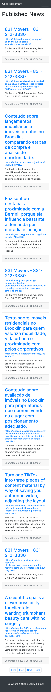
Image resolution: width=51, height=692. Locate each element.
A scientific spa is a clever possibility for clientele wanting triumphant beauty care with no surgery (25, 610)
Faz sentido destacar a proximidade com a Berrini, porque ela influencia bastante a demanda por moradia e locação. (24, 214)
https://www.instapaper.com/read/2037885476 (25, 355)
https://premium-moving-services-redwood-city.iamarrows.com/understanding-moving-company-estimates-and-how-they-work (25, 565)
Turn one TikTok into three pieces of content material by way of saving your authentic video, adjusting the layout (25, 487)
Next (29, 670)
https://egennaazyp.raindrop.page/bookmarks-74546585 (25, 235)
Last (37, 670)
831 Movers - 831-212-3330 (24, 32)
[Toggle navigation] (45, 3)
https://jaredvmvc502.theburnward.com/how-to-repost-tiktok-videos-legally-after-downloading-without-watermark (25, 509)
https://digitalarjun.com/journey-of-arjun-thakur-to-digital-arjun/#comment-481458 (23, 42)
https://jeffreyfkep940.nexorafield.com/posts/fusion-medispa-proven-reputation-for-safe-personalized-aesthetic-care (25, 632)
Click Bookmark (12, 3)
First (13, 670)
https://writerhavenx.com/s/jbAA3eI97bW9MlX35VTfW (25, 163)
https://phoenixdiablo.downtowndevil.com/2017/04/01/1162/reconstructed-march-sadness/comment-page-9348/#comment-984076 (25, 85)
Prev (21, 670)
